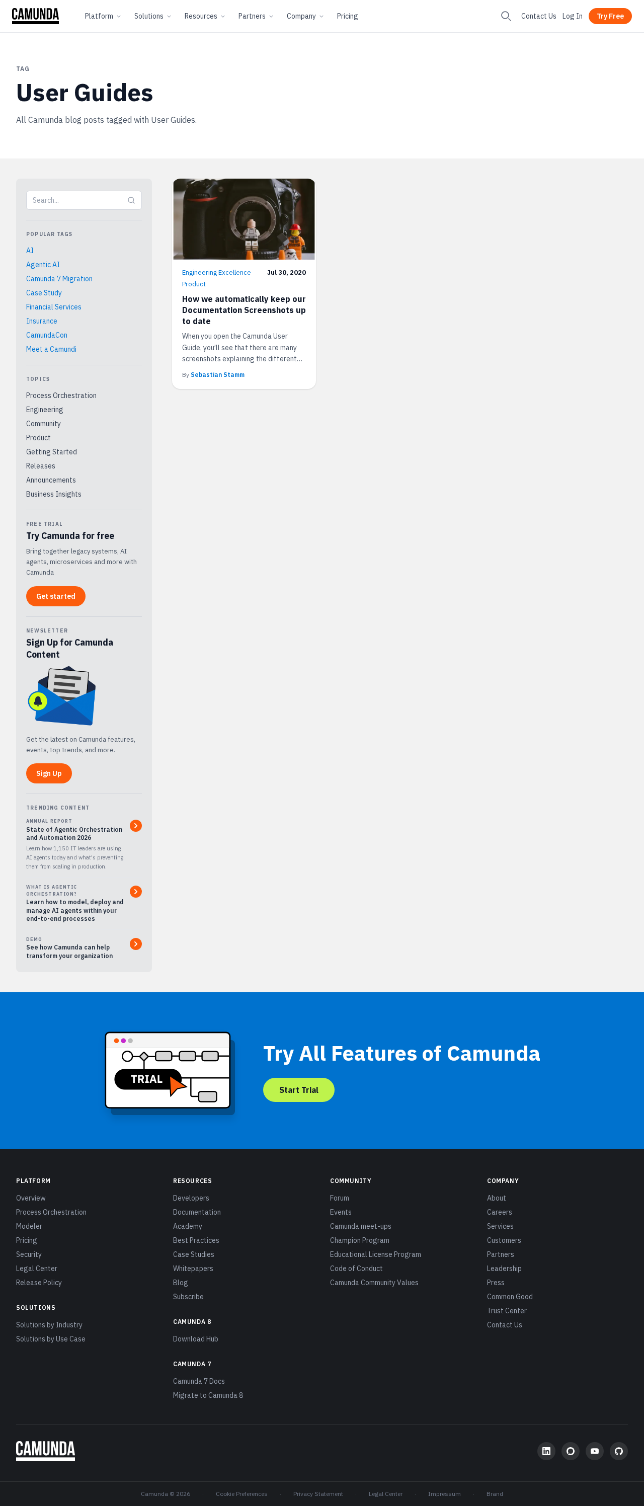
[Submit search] (131, 200)
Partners (252, 16)
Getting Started (51, 451)
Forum (339, 1198)
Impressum (444, 1493)
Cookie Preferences (242, 1493)
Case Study (44, 292)
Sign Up (49, 773)
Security (29, 1254)
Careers (499, 1212)
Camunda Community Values (374, 1282)
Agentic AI (43, 264)
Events (341, 1212)
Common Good (510, 1296)
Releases (40, 465)
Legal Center (36, 1268)
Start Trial (298, 1090)
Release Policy (39, 1282)
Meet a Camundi (51, 349)
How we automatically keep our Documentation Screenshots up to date (244, 310)
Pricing (347, 16)
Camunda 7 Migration (59, 278)
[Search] (506, 16)
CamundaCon (46, 335)
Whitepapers (193, 1268)
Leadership (504, 1268)
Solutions (149, 16)
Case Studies (193, 1254)
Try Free (610, 16)
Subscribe (188, 1296)
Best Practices (196, 1240)
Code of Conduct (356, 1268)
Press (496, 1282)
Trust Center (507, 1310)
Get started (55, 596)
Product (38, 437)
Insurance (41, 321)
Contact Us (538, 16)
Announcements (51, 480)
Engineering (44, 409)
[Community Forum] (570, 1451)
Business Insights (54, 494)
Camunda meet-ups (360, 1226)
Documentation (197, 1212)
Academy (187, 1226)
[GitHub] (619, 1451)
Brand (495, 1493)
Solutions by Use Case (51, 1338)
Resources (201, 16)
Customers (504, 1240)
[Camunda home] (35, 16)
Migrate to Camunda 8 (208, 1395)
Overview (31, 1198)
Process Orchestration (61, 395)
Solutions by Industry (49, 1324)
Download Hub (195, 1338)
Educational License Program (375, 1254)
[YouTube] (595, 1451)
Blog (180, 1282)
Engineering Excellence (216, 272)
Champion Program (359, 1240)
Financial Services (54, 306)
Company (301, 16)
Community (43, 423)
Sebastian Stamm (218, 374)
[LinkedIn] (546, 1451)
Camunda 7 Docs (199, 1381)
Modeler (29, 1226)
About (496, 1198)
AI (30, 250)
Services (500, 1226)
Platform (99, 16)
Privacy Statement (318, 1493)
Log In (572, 16)
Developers (191, 1198)
